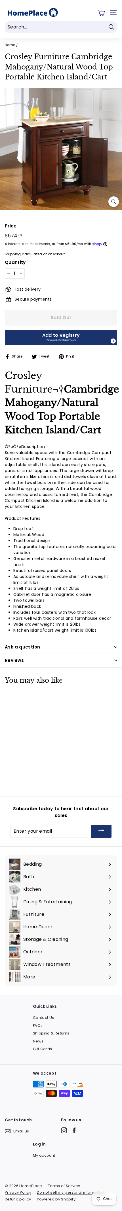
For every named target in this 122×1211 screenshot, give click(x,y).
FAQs (38, 1025)
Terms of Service (64, 1186)
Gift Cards (42, 1049)
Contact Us (43, 1017)
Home (10, 45)
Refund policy (18, 1199)
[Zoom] (113, 201)
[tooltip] (113, 341)
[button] (61, 337)
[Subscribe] (101, 831)
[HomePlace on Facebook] (74, 1130)
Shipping (13, 254)
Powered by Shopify (56, 1199)
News (38, 1041)
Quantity (15, 262)
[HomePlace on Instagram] (64, 1130)
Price (11, 226)
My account (44, 1155)
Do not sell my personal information (71, 1192)
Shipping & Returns (51, 1033)
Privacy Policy (18, 1192)
